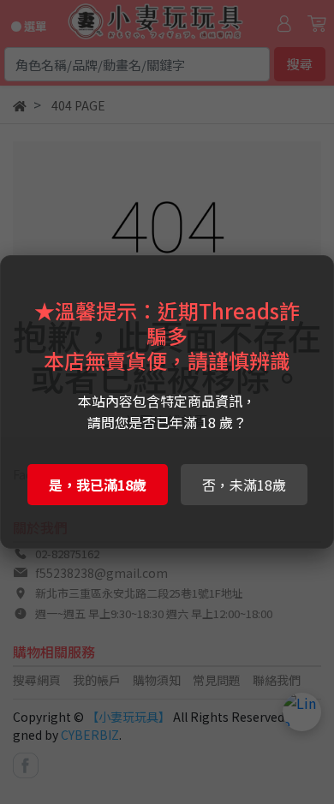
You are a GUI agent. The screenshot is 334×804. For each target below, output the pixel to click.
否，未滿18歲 (244, 484)
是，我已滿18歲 (97, 484)
